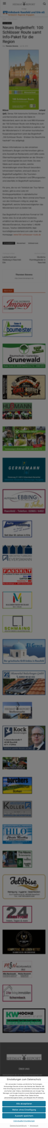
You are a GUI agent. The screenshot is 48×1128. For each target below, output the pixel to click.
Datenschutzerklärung (18, 1126)
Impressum (34, 1126)
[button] (24, 1116)
